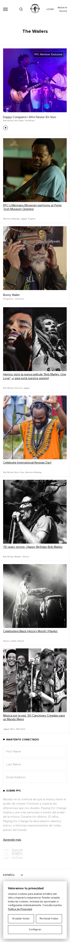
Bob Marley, (8, 121)
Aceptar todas (21, 918)
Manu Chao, (19, 472)
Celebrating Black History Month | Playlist (30, 631)
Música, (6, 641)
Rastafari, (18, 557)
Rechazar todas (49, 918)
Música (26, 557)
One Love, (18, 388)
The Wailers (30, 121)
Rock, (12, 729)
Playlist (21, 641)
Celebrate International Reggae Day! (27, 462)
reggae (26, 388)
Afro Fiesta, (19, 121)
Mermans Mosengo (33, 472)
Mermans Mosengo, (11, 219)
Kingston (32, 219)
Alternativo (20, 729)
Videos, (13, 641)
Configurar (35, 929)
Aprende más (12, 839)
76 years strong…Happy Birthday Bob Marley (33, 546)
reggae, (24, 219)
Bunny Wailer (11, 294)
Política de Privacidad (20, 909)
